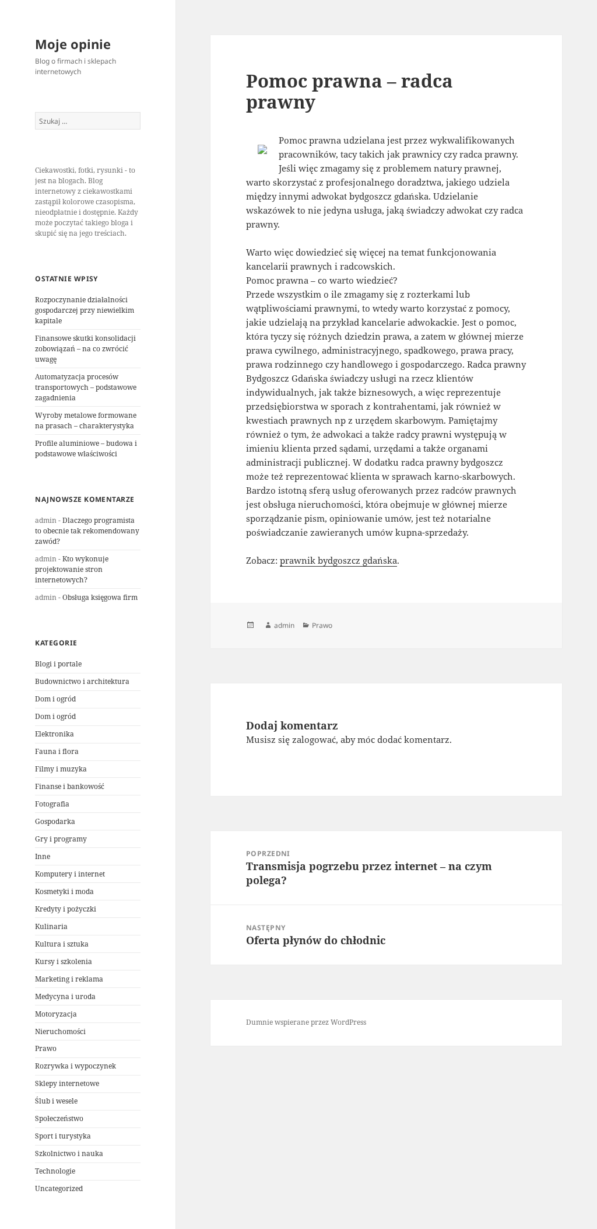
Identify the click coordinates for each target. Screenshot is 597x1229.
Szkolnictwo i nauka (69, 1153)
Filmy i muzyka (61, 769)
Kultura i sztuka (62, 944)
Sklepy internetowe (67, 1083)
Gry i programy (61, 839)
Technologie (55, 1171)
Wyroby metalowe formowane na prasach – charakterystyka (85, 420)
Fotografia (52, 804)
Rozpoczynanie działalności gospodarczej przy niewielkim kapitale (84, 310)
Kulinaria (51, 926)
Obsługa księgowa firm (100, 597)
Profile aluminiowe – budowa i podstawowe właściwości (86, 448)
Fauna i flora (57, 751)
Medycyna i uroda (65, 996)
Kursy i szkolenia (63, 961)
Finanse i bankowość (69, 786)
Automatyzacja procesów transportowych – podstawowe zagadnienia (85, 387)
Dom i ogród (55, 699)
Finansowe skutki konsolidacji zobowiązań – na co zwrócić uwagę (85, 348)
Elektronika (54, 734)
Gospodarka (55, 821)
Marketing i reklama (69, 979)
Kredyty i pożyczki (65, 909)
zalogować (314, 739)
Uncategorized (59, 1188)
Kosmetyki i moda (64, 891)
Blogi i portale (58, 664)
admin (284, 625)
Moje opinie (73, 44)
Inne (42, 856)
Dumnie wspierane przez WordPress (306, 1022)
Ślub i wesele (56, 1101)
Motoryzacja (56, 1014)
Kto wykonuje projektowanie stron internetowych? (71, 569)
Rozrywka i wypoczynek (75, 1066)
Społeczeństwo (59, 1118)
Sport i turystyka (63, 1136)
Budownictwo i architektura (82, 681)
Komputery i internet (70, 874)
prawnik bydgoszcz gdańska (338, 560)
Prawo (46, 1048)
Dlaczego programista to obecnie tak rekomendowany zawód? (87, 530)
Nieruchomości (60, 1031)
